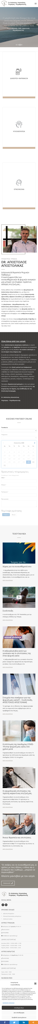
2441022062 (6, 958)
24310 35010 (6, 929)
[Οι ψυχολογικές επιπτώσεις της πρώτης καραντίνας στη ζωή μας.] (19, 777)
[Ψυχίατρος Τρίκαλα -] (16, 3)
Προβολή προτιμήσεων (19, 1017)
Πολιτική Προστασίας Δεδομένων (12, 916)
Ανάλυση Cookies (7, 919)
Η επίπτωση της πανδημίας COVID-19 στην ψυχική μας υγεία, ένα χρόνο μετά (18, 746)
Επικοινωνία (6, 883)
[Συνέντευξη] (19, 597)
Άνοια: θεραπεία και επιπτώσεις (17, 837)
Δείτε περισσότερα (8, 580)
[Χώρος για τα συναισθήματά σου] (19, 553)
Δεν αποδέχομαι (19, 1012)
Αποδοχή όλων (19, 1008)
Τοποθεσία (4, 427)
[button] (35, 983)
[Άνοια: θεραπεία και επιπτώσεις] (19, 824)
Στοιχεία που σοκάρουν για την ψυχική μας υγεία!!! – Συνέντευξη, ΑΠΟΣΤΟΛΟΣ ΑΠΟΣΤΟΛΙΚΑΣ (17, 700)
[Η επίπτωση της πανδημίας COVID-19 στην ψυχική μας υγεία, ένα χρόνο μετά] (19, 730)
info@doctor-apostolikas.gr (10, 936)
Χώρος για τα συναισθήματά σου (17, 566)
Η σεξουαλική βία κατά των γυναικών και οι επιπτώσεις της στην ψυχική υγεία (17, 653)
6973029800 (5, 932)
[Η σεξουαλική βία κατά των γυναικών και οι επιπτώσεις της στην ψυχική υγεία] (19, 637)
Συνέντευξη (8, 610)
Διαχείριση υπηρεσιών (8, 1003)
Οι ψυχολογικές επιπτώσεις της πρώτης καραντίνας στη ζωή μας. (17, 792)
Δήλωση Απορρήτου (8, 913)
